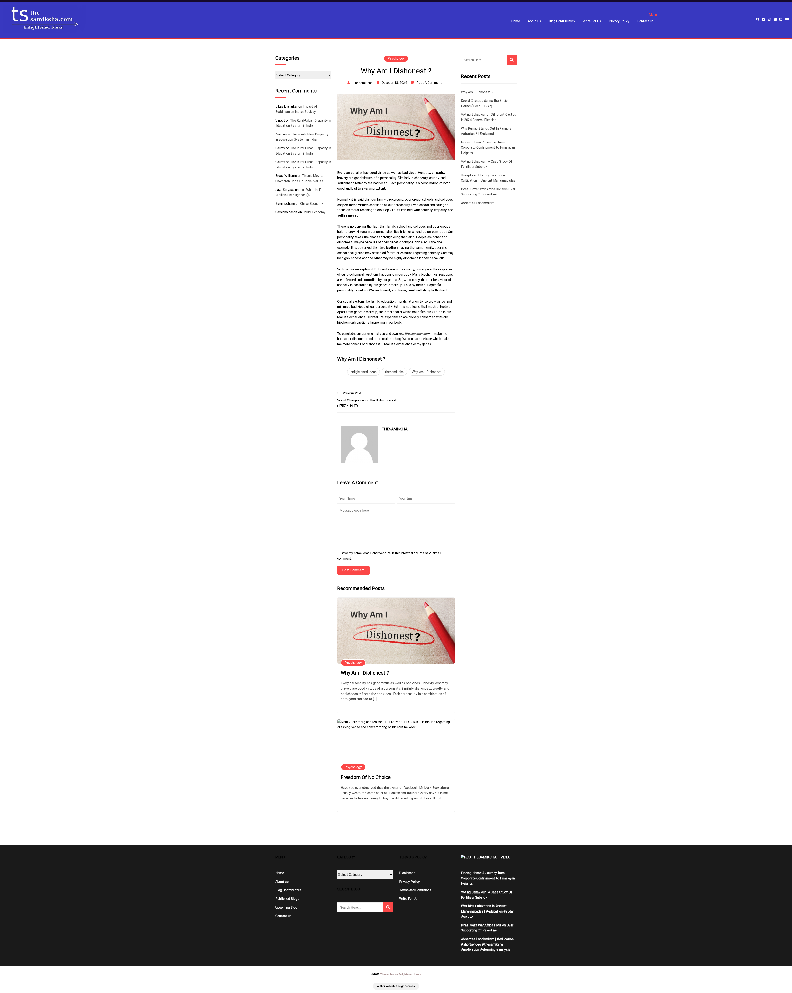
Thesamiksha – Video (491, 857)
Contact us (645, 21)
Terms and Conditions (415, 890)
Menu (653, 15)
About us (534, 21)
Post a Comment (429, 83)
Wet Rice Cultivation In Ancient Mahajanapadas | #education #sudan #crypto (487, 911)
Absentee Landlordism (477, 203)
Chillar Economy (311, 204)
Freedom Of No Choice (366, 777)
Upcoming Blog (286, 907)
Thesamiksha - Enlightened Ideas (400, 974)
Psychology (396, 58)
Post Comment (353, 570)
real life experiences (413, 334)
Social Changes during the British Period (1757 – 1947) (366, 403)
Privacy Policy (619, 21)
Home (515, 21)
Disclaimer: (407, 873)
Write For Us (592, 21)
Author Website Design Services (396, 986)
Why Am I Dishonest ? (365, 673)
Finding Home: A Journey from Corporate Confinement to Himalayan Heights (488, 147)
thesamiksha (394, 372)
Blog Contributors (562, 21)
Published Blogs (287, 899)
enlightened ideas (363, 372)
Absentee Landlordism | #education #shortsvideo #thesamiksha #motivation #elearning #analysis (487, 944)
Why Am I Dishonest (427, 372)
